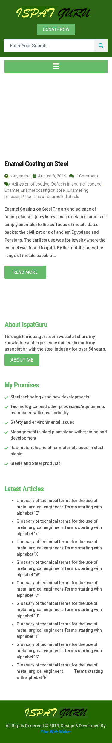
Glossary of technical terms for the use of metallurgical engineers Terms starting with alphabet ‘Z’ (59, 506)
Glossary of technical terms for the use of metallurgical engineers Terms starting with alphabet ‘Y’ (59, 527)
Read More (25, 272)
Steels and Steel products (35, 463)
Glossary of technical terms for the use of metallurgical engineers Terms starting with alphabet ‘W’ (59, 568)
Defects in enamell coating (76, 184)
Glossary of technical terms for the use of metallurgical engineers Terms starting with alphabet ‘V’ (59, 589)
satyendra (20, 176)
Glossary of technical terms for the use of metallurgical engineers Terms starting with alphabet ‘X (59, 548)
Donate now (56, 29)
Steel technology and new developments (49, 397)
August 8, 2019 (51, 176)
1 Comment (86, 176)
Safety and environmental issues (42, 422)
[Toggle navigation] (56, 66)
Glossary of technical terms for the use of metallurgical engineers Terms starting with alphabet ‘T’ (59, 630)
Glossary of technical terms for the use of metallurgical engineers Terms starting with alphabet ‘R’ (59, 671)
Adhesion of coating (31, 184)
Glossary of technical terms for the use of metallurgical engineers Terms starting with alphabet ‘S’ (59, 650)
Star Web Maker (56, 732)
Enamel (11, 190)
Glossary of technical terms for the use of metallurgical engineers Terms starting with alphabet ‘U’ (59, 609)
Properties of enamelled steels (50, 196)
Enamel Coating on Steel (36, 164)
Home (16, 113)
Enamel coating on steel (43, 190)
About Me (21, 360)
